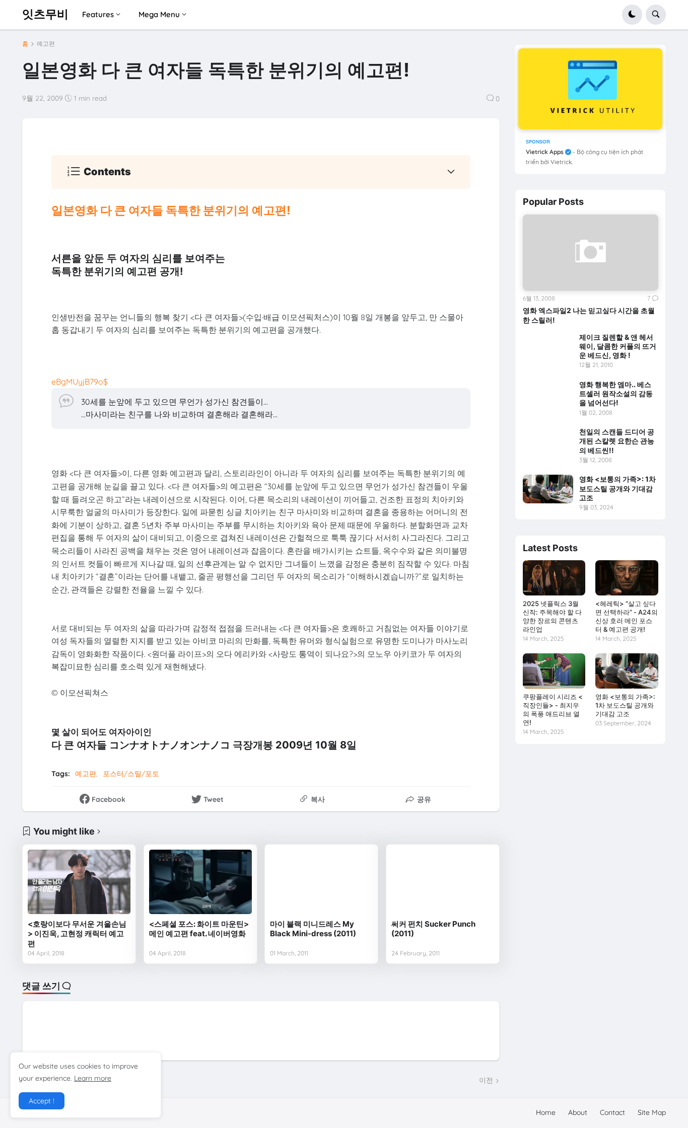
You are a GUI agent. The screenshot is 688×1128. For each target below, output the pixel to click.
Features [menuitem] (98, 14)
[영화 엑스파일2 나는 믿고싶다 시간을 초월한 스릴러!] (590, 252)
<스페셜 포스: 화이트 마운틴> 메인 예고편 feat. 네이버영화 (199, 929)
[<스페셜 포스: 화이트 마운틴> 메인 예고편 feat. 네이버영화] (200, 882)
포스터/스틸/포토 (131, 773)
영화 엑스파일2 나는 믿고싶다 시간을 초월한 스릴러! (589, 315)
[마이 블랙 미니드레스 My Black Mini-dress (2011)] (321, 882)
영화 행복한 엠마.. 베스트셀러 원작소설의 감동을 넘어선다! (616, 393)
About (577, 1112)
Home (546, 1112)
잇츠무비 (45, 14)
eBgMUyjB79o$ (79, 382)
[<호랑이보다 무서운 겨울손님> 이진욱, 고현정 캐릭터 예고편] (79, 882)
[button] (632, 15)
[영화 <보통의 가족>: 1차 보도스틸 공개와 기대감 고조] (548, 489)
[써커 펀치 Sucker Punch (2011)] (442, 882)
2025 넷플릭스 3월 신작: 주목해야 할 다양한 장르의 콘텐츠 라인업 (552, 616)
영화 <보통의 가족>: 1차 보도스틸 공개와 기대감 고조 (617, 488)
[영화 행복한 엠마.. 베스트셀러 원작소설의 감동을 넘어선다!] (548, 394)
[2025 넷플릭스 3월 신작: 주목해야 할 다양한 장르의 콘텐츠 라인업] (554, 577)
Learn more (92, 1078)
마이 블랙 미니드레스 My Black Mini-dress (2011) (313, 929)
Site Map (652, 1112)
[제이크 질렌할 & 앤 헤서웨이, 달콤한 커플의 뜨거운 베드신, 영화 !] (548, 347)
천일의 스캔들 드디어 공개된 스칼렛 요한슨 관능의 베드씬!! (616, 440)
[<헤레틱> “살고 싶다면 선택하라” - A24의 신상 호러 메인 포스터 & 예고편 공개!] (626, 577)
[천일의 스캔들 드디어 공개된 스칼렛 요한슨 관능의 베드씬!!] (548, 441)
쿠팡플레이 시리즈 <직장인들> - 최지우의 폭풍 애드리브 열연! (553, 709)
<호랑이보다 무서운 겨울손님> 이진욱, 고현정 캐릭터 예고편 (77, 933)
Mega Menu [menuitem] (159, 14)
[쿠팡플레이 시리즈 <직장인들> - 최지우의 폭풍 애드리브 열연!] (554, 671)
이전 (486, 1080)
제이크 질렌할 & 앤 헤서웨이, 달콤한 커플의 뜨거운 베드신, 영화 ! (617, 346)
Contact (612, 1112)
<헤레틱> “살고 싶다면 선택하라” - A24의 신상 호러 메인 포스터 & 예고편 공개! (626, 616)
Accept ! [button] (41, 1100)
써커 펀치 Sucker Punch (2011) (433, 929)
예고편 (46, 44)
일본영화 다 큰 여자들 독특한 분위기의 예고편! (170, 210)
